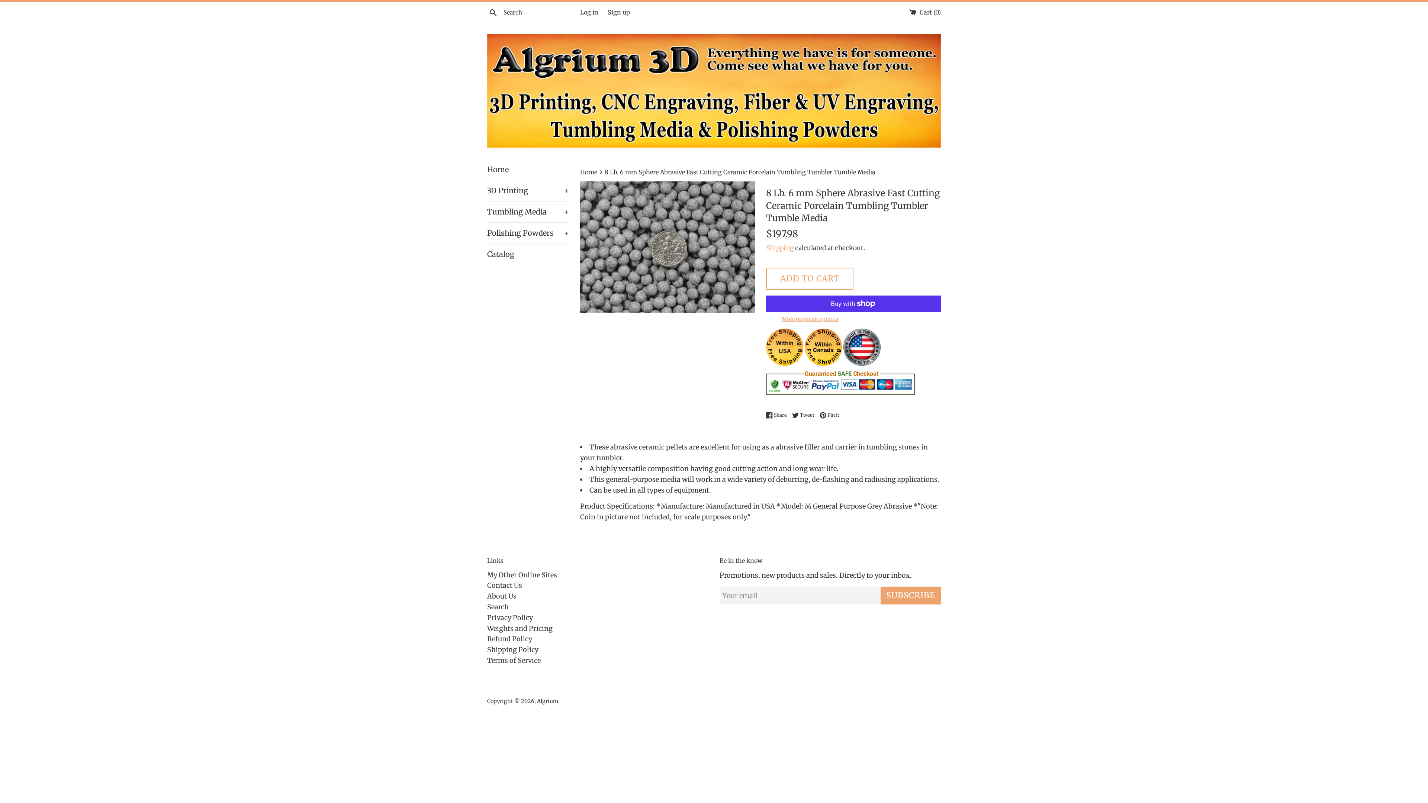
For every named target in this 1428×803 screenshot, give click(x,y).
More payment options (810, 319)
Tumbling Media (528, 211)
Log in (589, 12)
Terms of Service (514, 660)
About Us (502, 596)
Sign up (619, 12)
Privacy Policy (510, 617)
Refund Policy (509, 639)
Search (498, 607)
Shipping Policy (512, 649)
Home (498, 169)
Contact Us (504, 585)
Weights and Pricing (520, 628)
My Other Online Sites (522, 575)
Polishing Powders (528, 233)
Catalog (500, 254)
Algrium (547, 701)
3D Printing (528, 190)
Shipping (780, 248)
